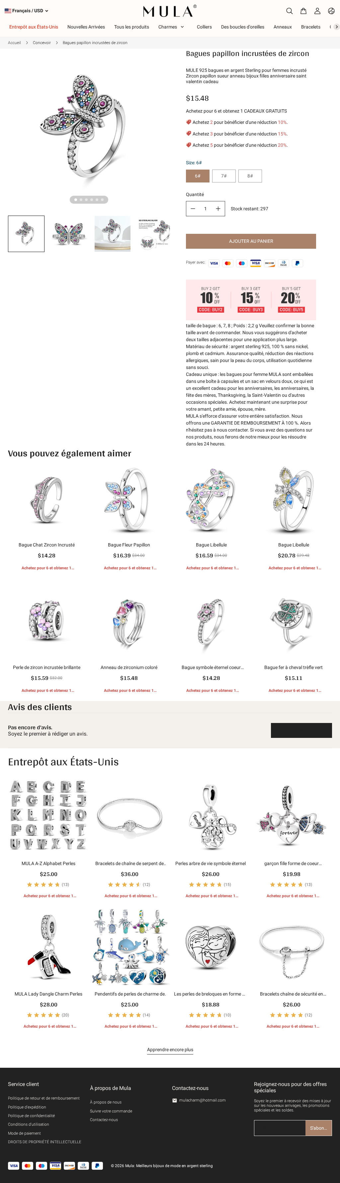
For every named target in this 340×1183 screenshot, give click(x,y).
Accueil (14, 42)
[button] (26, 234)
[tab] (75, 199)
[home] (170, 11)
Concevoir (42, 42)
